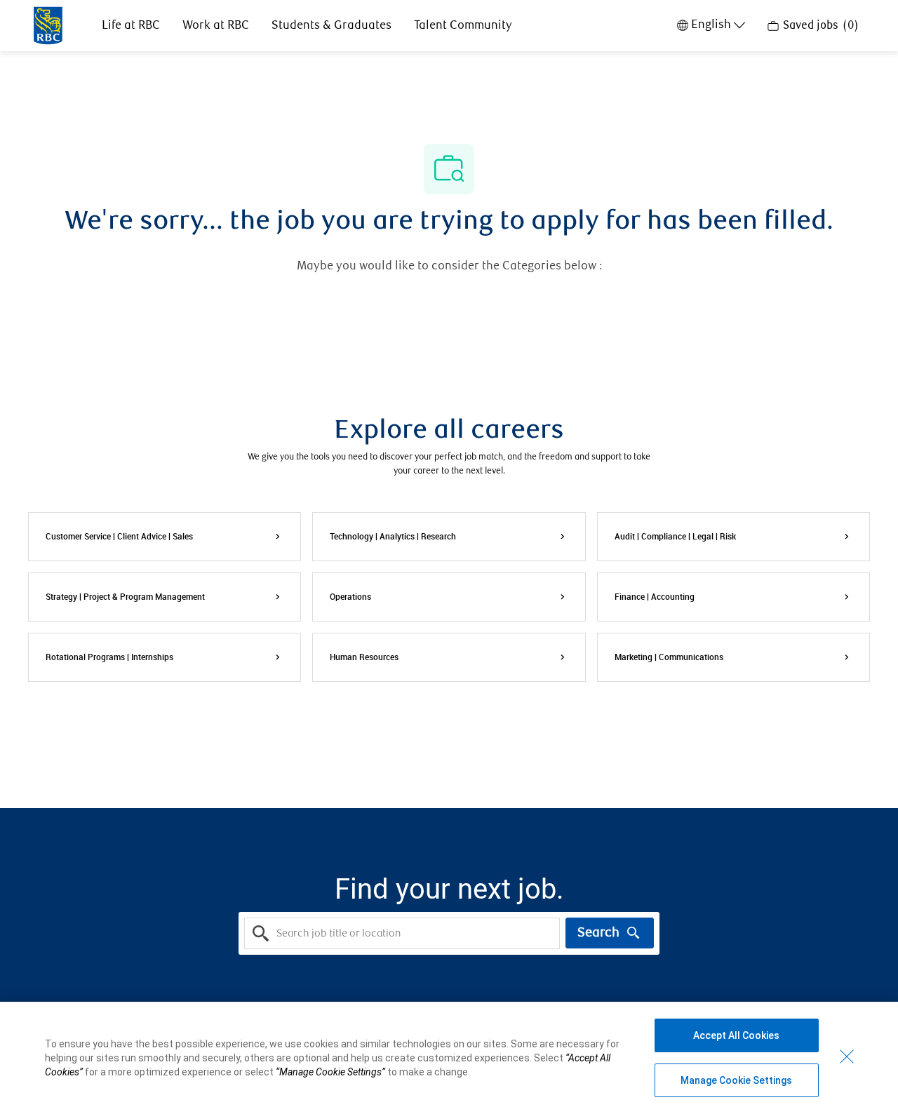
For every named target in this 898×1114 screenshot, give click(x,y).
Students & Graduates (331, 25)
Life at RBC (131, 25)
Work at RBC (215, 25)
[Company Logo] (48, 24)
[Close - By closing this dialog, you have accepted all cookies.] (847, 1056)
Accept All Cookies (736, 1035)
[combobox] (402, 933)
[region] (449, 1058)
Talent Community (463, 25)
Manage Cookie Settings (736, 1080)
